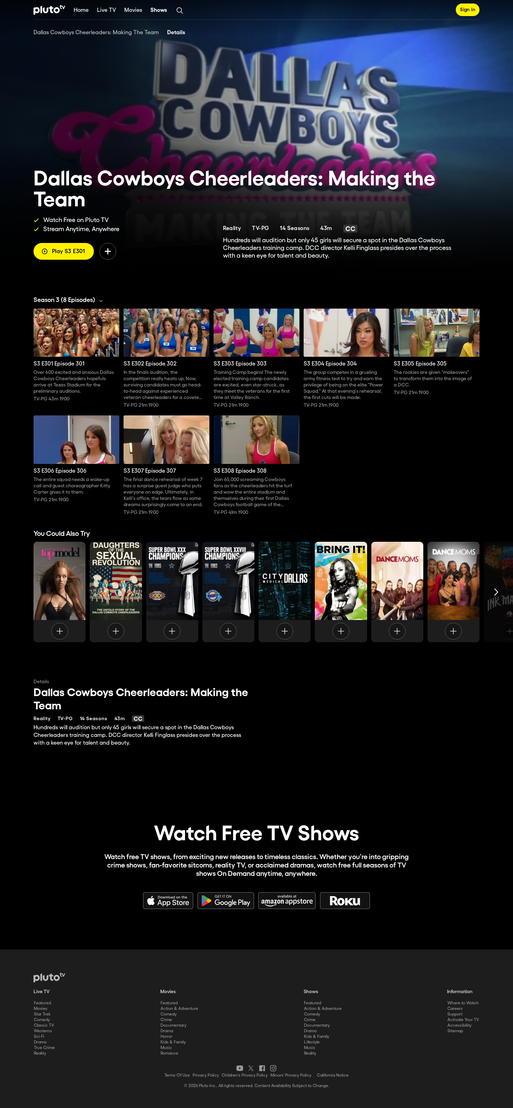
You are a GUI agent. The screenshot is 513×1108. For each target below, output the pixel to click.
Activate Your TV (463, 1020)
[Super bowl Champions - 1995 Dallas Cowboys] (172, 592)
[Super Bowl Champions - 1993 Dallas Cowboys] (228, 592)
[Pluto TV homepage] (49, 977)
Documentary (173, 1025)
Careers (455, 1008)
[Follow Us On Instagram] (273, 1068)
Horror (166, 1036)
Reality (40, 1053)
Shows (158, 10)
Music (166, 1048)
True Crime (44, 1048)
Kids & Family (173, 1042)
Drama (40, 1042)
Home (81, 10)
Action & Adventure (179, 1008)
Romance (169, 1053)
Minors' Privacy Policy (290, 1075)
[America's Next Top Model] (60, 592)
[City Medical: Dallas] (285, 592)
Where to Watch (463, 1003)
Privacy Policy (206, 1075)
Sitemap (455, 1031)
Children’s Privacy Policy (245, 1075)
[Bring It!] (341, 592)
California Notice (333, 1075)
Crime (166, 1020)
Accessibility (459, 1025)
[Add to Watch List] (107, 251)
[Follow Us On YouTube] (239, 1068)
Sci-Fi (39, 1036)
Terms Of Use (177, 1075)
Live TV (106, 10)
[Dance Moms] (397, 592)
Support (454, 1014)
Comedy (42, 1020)
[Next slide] (496, 592)
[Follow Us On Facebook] (262, 1068)
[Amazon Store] (287, 900)
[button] (70, 300)
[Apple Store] (168, 900)
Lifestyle (312, 1042)
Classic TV (44, 1025)
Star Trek (42, 1014)
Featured (42, 1003)
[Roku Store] (345, 900)
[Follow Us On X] (250, 1068)
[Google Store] (226, 900)
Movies (133, 10)
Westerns (43, 1031)
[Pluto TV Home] (49, 9)
